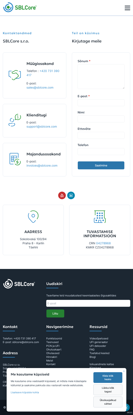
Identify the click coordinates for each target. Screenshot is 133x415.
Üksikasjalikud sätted (108, 402)
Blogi (93, 357)
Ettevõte (84, 129)
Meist (49, 360)
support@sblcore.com (41, 126)
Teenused (52, 342)
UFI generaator (99, 342)
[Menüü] (127, 8)
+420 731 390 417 (25, 338)
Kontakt (50, 364)
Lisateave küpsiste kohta (25, 392)
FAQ (92, 349)
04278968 (103, 243)
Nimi (81, 112)
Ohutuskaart (53, 349)
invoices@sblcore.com (41, 165)
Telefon (83, 145)
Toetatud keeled (99, 353)
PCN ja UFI (52, 346)
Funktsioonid (54, 338)
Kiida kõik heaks (108, 377)
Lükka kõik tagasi (108, 390)
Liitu (55, 313)
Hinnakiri (51, 357)
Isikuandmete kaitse (102, 364)
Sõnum (84, 61)
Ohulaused (52, 353)
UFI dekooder (98, 346)
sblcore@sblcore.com (25, 342)
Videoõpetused (99, 338)
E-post (84, 96)
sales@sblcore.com (40, 87)
